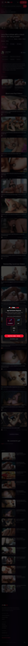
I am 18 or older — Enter (14, 336)
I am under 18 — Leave (14, 338)
